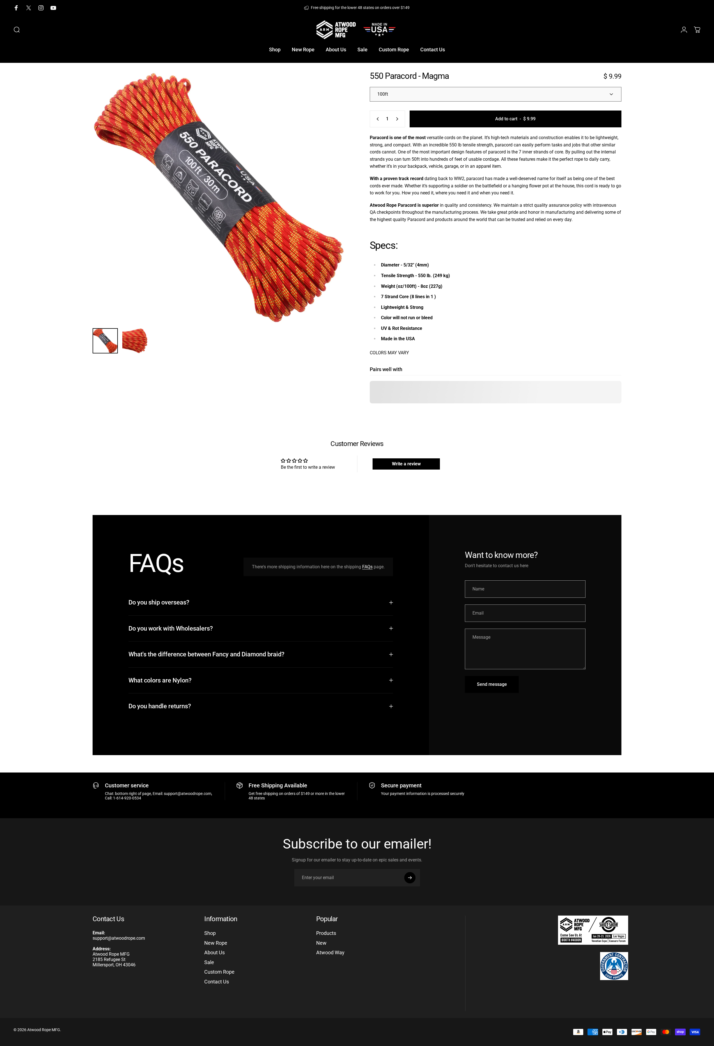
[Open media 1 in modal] (219, 198)
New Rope (215, 943)
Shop (210, 933)
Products (326, 933)
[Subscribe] (409, 877)
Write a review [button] (406, 463)
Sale (209, 962)
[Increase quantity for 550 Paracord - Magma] (398, 119)
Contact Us (216, 982)
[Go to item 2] (135, 340)
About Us (214, 952)
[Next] (330, 211)
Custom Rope (219, 972)
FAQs (367, 566)
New (321, 943)
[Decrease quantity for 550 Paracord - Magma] (376, 119)
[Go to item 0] (105, 340)
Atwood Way (330, 952)
